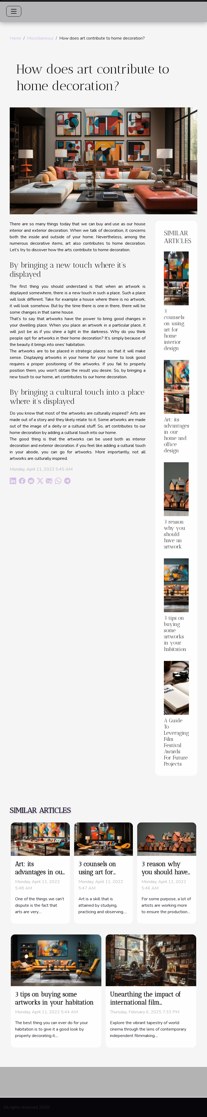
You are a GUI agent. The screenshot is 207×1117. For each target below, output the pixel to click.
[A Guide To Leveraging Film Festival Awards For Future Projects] (176, 688)
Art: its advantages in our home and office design (176, 435)
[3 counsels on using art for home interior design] (176, 278)
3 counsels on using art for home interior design (174, 329)
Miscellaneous (40, 38)
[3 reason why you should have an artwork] (176, 489)
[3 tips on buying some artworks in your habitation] (176, 585)
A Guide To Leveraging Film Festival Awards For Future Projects (176, 742)
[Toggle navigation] (13, 11)
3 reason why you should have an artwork (174, 534)
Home (15, 38)
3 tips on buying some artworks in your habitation (175, 633)
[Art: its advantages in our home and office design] (176, 387)
